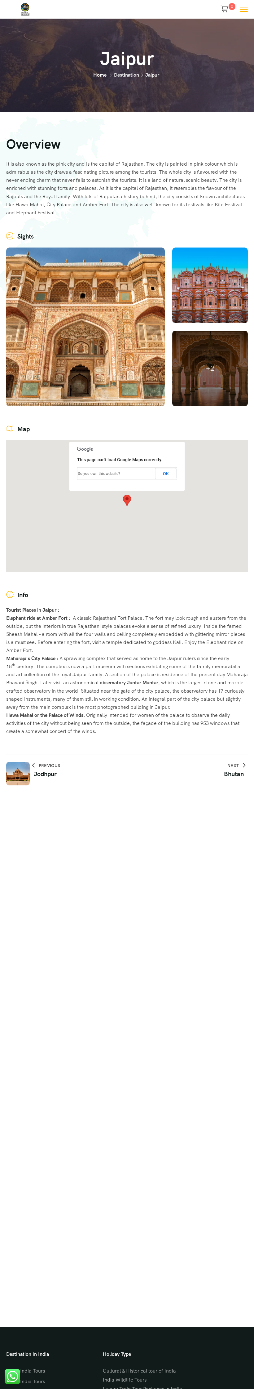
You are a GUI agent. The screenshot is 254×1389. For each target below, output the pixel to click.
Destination (126, 75)
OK (166, 473)
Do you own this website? (99, 473)
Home (100, 75)
